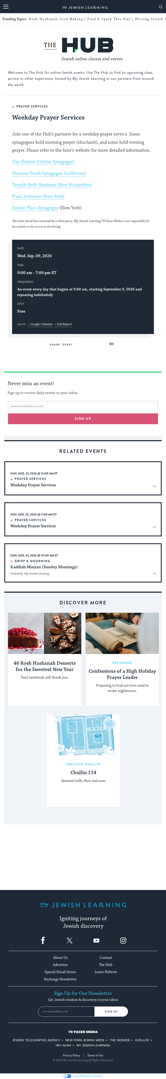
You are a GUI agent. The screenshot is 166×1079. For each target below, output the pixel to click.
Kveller (142, 1040)
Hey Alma (63, 1045)
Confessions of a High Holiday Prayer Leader (122, 674)
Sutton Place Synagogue (35, 208)
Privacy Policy (71, 1055)
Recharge (122, 663)
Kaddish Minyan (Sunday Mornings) (44, 567)
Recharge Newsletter (60, 979)
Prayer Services (32, 106)
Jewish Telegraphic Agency (36, 1040)
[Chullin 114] (83, 735)
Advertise (60, 964)
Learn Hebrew (106, 972)
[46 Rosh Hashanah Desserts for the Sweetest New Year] (44, 633)
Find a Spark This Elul (108, 19)
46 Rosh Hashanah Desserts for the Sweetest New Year (45, 666)
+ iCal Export (63, 324)
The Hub (105, 964)
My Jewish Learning (93, 1045)
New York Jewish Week (84, 1040)
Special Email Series (60, 972)
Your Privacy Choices (87, 1076)
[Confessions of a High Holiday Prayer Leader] (122, 633)
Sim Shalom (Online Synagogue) (43, 162)
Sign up (83, 418)
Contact (106, 957)
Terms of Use (95, 1055)
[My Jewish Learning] (83, 908)
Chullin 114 (83, 773)
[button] (111, 343)
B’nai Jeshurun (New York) (38, 196)
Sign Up (111, 1012)
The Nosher (120, 1040)
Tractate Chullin (83, 764)
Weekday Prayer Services (33, 485)
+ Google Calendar (40, 324)
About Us (60, 957)
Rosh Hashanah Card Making (56, 19)
